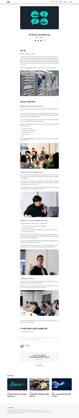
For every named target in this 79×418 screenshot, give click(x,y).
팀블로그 (60, 1)
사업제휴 (70, 1)
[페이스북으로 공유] (38, 41)
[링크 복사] (44, 41)
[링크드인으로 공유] (41, 41)
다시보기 (32, 331)
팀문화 (56, 1)
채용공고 (65, 1)
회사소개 (52, 1)
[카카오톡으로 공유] (35, 41)
